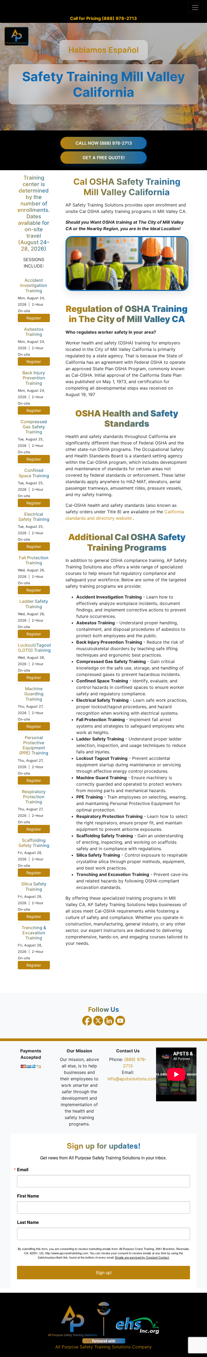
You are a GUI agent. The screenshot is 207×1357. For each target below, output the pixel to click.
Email (22, 1169)
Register (33, 318)
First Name (28, 1196)
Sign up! (104, 1272)
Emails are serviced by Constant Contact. (142, 1257)
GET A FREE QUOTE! (103, 157)
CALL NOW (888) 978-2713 (103, 143)
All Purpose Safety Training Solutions (93, 1346)
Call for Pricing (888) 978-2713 (103, 18)
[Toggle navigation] (195, 7)
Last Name (28, 1222)
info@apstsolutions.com (132, 1078)
